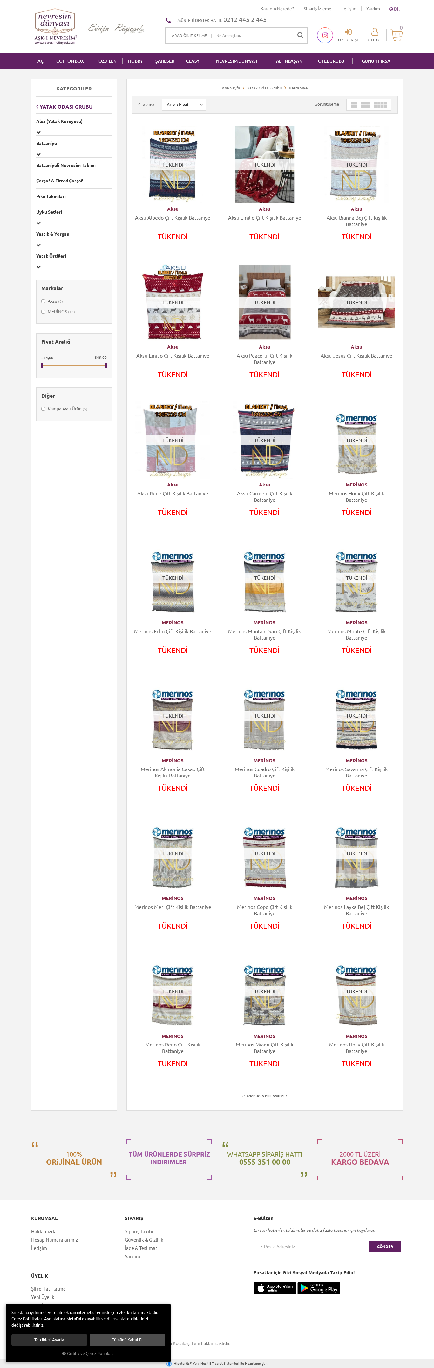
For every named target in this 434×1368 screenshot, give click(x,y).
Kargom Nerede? (277, 8)
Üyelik (39, 1276)
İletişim (348, 8)
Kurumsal (44, 1218)
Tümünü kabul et (127, 1339)
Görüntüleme (327, 104)
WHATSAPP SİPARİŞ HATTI (264, 1158)
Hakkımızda (44, 1231)
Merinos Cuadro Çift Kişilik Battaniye (265, 772)
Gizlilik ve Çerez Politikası (90, 1353)
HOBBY (135, 61)
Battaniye (46, 143)
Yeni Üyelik (42, 1297)
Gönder (385, 1246)
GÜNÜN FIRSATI (378, 61)
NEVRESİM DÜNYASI (236, 61)
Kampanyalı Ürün (67, 408)
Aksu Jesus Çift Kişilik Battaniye (356, 355)
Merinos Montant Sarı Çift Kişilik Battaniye (264, 634)
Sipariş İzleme (317, 8)
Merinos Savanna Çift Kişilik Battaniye (356, 772)
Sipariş (134, 1218)
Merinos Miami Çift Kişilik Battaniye (264, 1048)
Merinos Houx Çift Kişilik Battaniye (356, 497)
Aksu (55, 301)
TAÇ (40, 61)
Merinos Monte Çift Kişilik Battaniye (356, 634)
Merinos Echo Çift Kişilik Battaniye (172, 631)
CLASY (193, 61)
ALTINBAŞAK (289, 61)
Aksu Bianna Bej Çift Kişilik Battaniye (357, 221)
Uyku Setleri (49, 212)
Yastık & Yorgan (52, 234)
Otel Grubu (331, 61)
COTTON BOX (70, 61)
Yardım (373, 8)
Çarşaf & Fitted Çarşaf (59, 180)
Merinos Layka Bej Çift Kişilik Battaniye (356, 910)
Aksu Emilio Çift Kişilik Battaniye (264, 218)
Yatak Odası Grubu (66, 107)
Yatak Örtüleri (51, 256)
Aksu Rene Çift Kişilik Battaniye (172, 493)
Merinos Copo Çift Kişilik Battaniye (264, 910)
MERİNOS (61, 311)
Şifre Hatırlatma (48, 1289)
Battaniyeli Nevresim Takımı (66, 165)
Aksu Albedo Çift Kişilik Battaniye (172, 218)
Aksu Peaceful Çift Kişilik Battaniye (264, 359)
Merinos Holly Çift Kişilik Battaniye (356, 1048)
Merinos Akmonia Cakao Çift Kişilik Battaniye (173, 772)
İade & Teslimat (141, 1248)
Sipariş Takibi (139, 1231)
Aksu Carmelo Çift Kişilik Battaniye (264, 497)
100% (74, 1158)
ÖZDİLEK (107, 61)
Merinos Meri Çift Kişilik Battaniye (172, 907)
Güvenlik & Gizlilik (144, 1240)
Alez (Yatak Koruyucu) (59, 121)
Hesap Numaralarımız (54, 1240)
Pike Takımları (51, 196)
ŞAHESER (164, 61)
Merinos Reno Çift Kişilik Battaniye (172, 1048)
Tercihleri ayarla (49, 1339)
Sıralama (146, 105)
